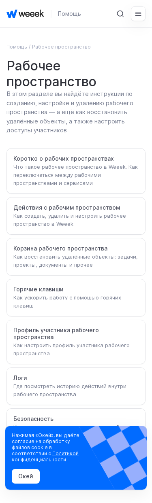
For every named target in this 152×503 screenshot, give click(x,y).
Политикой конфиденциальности (45, 456)
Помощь (69, 13)
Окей (25, 476)
